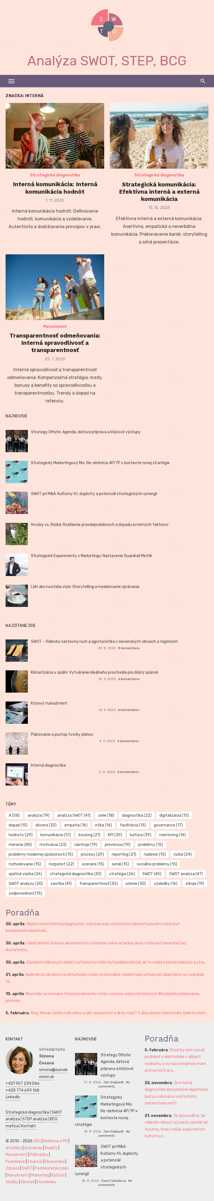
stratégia (122, 874)
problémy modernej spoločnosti (41, 854)
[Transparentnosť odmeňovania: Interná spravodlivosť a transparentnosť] (55, 287)
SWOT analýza (186, 874)
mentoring (172, 835)
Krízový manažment (49, 703)
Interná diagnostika (48, 765)
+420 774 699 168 (22, 1090)
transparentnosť (98, 883)
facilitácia (133, 825)
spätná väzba (25, 874)
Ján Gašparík (113, 1082)
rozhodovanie (25, 864)
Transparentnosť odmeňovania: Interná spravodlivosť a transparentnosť (54, 343)
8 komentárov (129, 648)
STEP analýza (34, 1119)
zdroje (194, 883)
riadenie (155, 854)
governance (168, 825)
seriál (120, 864)
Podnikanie (15, 1161)
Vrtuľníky (14, 1148)
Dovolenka (46, 1182)
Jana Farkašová (113, 1181)
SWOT (151, 874)
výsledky (165, 883)
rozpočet (61, 864)
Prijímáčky (39, 1154)
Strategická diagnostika (55, 175)
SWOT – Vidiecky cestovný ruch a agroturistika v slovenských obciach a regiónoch (104, 641)
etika (103, 825)
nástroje (85, 844)
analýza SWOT (74, 815)
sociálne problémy (157, 864)
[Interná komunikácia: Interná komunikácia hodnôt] (55, 136)
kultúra (140, 835)
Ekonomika (55, 1161)
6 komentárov (129, 679)
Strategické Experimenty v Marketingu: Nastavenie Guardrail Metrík (91, 555)
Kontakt (28, 1126)
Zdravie (12, 1168)
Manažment (55, 326)
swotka (61, 883)
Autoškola (33, 1148)
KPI (115, 835)
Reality (51, 1148)
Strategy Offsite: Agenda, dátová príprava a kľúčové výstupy (85, 432)
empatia (75, 825)
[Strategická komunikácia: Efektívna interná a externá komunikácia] (159, 136)
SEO (37, 1141)
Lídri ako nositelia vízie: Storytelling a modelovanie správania (85, 586)
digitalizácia (174, 815)
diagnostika (137, 815)
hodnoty (21, 835)
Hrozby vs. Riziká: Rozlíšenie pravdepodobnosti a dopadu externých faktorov (100, 524)
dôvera (46, 825)
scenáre (93, 864)
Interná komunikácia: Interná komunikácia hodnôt (55, 188)
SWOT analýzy (26, 883)
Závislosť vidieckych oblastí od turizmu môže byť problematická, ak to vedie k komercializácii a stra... (116, 962)
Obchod (28, 1182)
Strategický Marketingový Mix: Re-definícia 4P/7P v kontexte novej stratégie (100, 463)
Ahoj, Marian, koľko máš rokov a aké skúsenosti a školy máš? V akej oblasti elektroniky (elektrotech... (119, 1013)
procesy (92, 854)
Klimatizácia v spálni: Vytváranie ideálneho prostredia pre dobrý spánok (94, 672)
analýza (39, 815)
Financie (35, 1161)
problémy (150, 844)
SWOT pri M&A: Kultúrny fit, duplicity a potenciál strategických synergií (94, 493)
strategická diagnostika (75, 874)
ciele (106, 815)
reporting (124, 854)
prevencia (117, 844)
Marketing (40, 1175)
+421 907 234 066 (23, 1083)
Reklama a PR (55, 1141)
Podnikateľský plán (52, 1168)
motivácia (53, 844)
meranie (20, 844)
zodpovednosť (25, 893)
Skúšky (12, 1182)
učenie (135, 883)
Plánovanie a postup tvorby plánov (62, 734)
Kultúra (58, 1175)
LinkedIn (13, 1097)
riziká (183, 854)
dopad (18, 825)
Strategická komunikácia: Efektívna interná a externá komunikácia (159, 192)
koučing (89, 835)
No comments (114, 1084)
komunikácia (55, 835)
